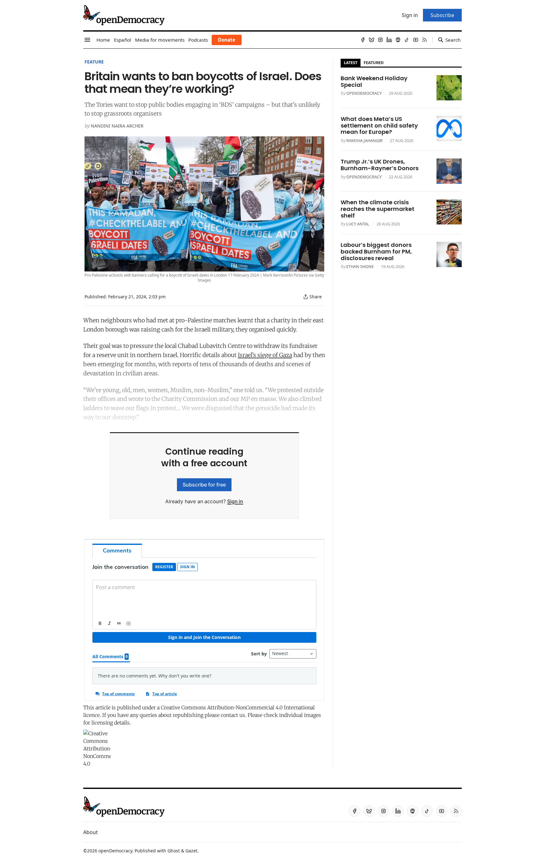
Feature (94, 62)
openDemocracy (364, 93)
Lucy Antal (357, 224)
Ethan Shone (360, 266)
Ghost (173, 851)
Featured (374, 62)
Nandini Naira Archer (117, 126)
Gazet (191, 851)
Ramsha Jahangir (364, 140)
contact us (233, 715)
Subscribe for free (204, 484)
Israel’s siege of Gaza (265, 355)
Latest (350, 62)
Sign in (235, 501)
